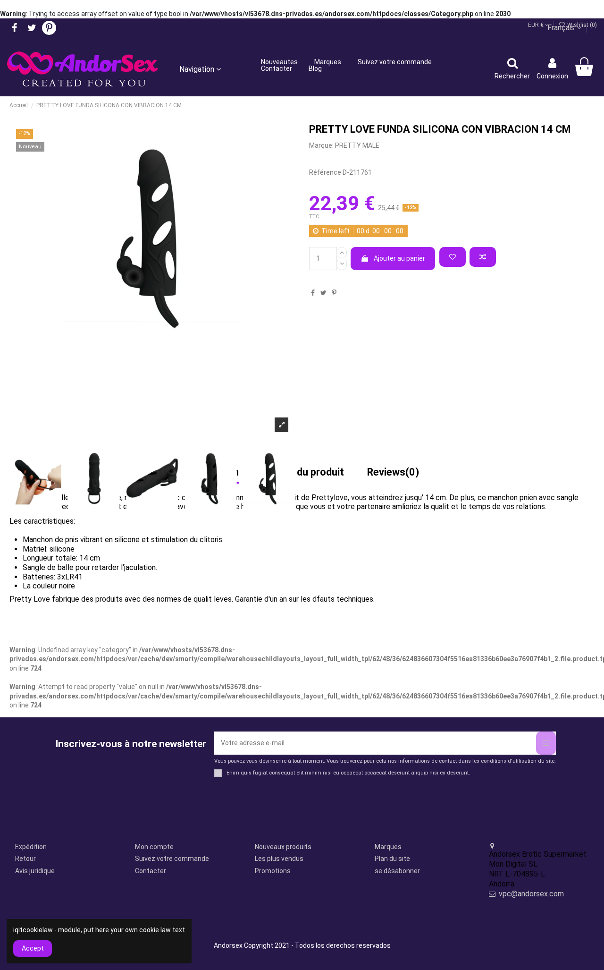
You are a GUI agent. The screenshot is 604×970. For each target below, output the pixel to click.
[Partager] (313, 293)
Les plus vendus (279, 858)
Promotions (273, 871)
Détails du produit (303, 473)
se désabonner (397, 871)
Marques (388, 847)
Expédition (31, 847)
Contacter (150, 871)
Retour (25, 858)
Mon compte (154, 847)
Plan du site (392, 858)
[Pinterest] (334, 293)
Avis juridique (35, 871)
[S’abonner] (546, 743)
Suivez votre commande (172, 858)
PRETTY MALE (357, 145)
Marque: (321, 145)
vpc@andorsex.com (531, 893)
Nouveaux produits (283, 847)
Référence (325, 172)
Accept (33, 948)
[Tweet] (323, 293)
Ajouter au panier (399, 258)
